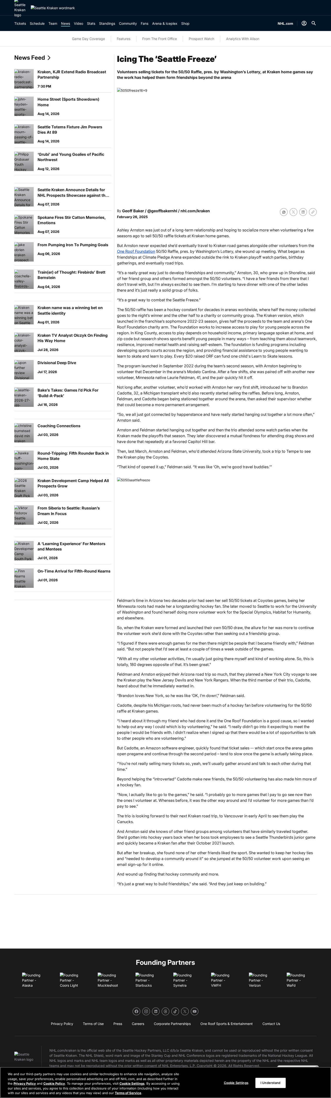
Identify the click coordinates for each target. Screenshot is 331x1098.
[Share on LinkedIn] (303, 212)
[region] (165, 1082)
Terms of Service (128, 1093)
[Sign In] (304, 23)
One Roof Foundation (136, 251)
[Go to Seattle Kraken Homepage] (53, 7)
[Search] (314, 23)
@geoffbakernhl (162, 210)
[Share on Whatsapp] (284, 212)
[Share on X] (293, 212)
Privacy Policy (25, 1083)
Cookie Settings (131, 1083)
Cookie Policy (54, 1083)
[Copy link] (313, 212)
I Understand (270, 1083)
